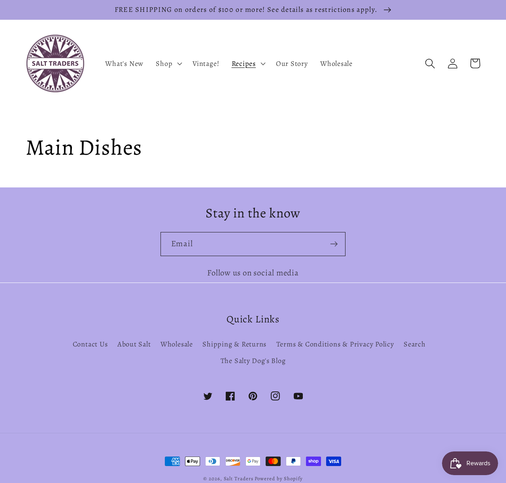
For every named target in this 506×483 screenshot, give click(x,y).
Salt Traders (238, 478)
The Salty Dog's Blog (253, 360)
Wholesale (176, 344)
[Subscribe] (334, 244)
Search (415, 344)
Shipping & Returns (234, 344)
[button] (168, 63)
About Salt (134, 344)
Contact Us (90, 344)
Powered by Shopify (278, 478)
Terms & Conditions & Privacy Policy (335, 344)
